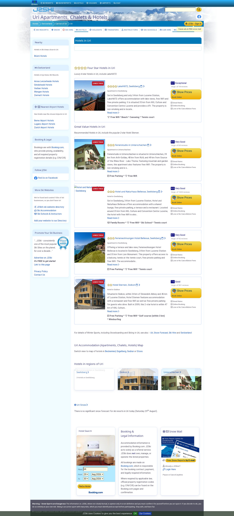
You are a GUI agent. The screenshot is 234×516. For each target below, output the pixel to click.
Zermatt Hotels (41, 95)
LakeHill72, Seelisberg (129, 86)
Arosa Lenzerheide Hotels (46, 81)
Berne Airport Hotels (44, 120)
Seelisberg (82, 372)
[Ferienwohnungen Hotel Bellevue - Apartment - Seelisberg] (89, 247)
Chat (118, 3)
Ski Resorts (42, 30)
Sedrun (130, 351)
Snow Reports (64, 3)
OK (135, 513)
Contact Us (39, 275)
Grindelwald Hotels (43, 85)
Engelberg (121, 351)
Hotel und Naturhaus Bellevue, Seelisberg (136, 191)
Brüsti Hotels (40, 56)
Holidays (97, 30)
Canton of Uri (61, 24)
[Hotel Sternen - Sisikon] (89, 294)
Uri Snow (81, 404)
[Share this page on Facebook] (199, 17)
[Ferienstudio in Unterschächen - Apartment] (89, 154)
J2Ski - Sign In (194, 23)
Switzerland (47, 24)
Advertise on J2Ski (43, 257)
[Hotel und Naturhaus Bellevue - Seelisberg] (89, 189)
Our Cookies (145, 513)
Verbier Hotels (41, 88)
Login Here (170, 469)
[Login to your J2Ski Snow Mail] (180, 447)
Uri (151, 332)
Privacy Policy (41, 271)
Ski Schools (150, 30)
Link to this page (42, 264)
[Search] (199, 9)
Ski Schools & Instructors (49, 214)
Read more (112, 112)
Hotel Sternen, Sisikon (124, 284)
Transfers (113, 30)
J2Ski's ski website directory (50, 207)
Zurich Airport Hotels (44, 127)
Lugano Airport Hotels (44, 124)
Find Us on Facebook (47, 178)
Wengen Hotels (41, 91)
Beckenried (110, 351)
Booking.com (57, 147)
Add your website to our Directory (50, 220)
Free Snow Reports (181, 460)
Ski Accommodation (46, 210)
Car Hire (166, 30)
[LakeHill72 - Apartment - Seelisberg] (89, 95)
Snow (56, 30)
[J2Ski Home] (43, 11)
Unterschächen (171, 372)
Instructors (130, 30)
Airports (106, 3)
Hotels (35, 24)
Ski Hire (69, 30)
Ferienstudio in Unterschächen (131, 145)
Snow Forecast (161, 332)
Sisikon (123, 372)
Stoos (140, 351)
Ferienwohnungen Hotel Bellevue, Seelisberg (138, 238)
